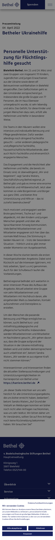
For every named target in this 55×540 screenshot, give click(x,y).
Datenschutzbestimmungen (40, 503)
